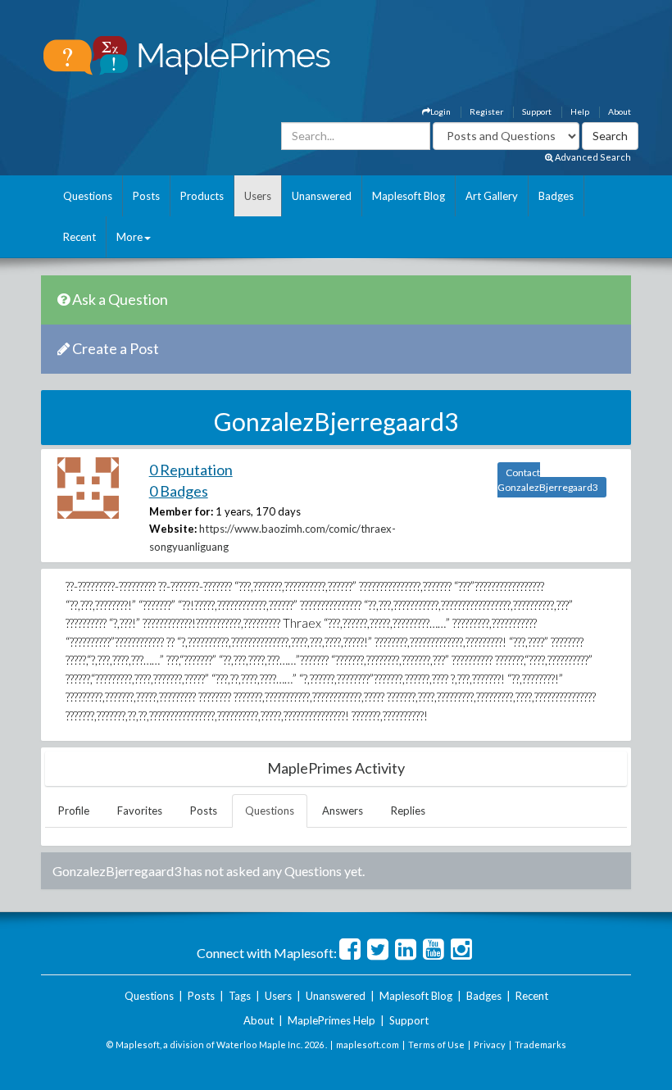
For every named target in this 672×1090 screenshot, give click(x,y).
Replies (408, 810)
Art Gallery (491, 195)
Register (486, 111)
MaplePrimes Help (331, 1020)
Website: (173, 528)
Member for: (181, 511)
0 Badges (178, 491)
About (619, 111)
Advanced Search (592, 157)
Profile (73, 810)
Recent (79, 236)
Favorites (139, 810)
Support (537, 111)
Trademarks (540, 1044)
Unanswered (322, 195)
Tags (240, 995)
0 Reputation (191, 470)
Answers (342, 810)
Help (579, 111)
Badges (556, 195)
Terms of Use (436, 1044)
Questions (87, 195)
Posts (146, 195)
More (129, 236)
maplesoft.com (367, 1044)
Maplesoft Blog (408, 195)
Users (257, 195)
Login (440, 111)
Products (202, 195)
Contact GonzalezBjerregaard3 (547, 479)
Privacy (490, 1044)
